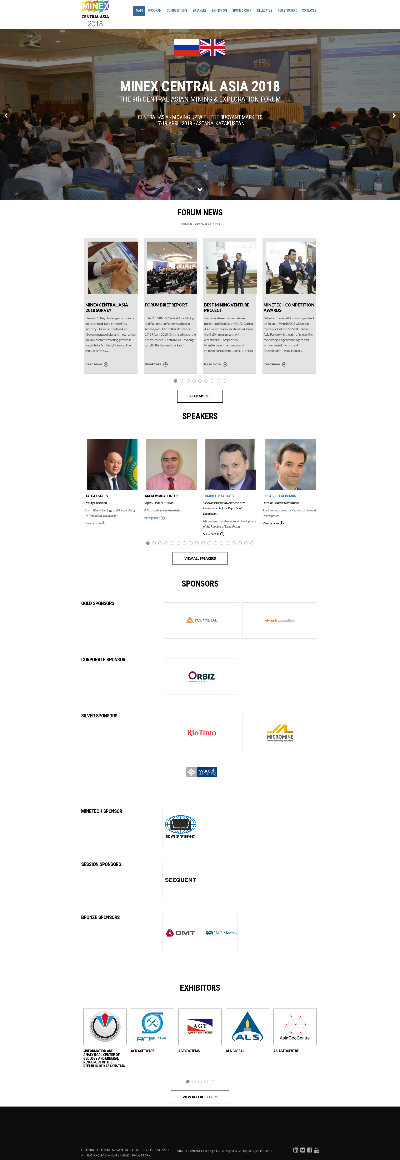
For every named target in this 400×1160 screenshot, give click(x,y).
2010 (267, 1151)
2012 (250, 1151)
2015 (225, 1151)
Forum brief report (166, 304)
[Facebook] (309, 1149)
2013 (242, 1151)
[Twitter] (302, 1149)
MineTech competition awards (289, 306)
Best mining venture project (226, 306)
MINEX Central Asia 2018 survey (106, 306)
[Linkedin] (295, 1149)
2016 (216, 1151)
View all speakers (200, 558)
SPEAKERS (199, 10)
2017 (208, 1151)
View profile (92, 523)
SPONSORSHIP (242, 10)
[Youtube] (316, 1149)
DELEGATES (264, 10)
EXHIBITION (219, 10)
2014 (233, 1151)
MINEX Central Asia (190, 1151)
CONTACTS (309, 10)
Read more (93, 364)
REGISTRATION (287, 10)
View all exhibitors (200, 1097)
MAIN (139, 10)
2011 (259, 1151)
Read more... (200, 396)
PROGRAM (154, 10)
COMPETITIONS (177, 10)
